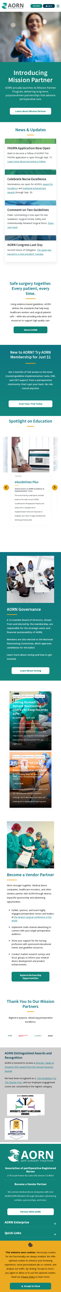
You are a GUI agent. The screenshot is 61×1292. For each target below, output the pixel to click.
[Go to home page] (12, 6)
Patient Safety (39, 696)
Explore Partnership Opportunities (30, 977)
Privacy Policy (28, 1276)
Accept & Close (32, 1286)
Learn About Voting (30, 670)
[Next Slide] (55, 487)
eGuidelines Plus (26, 482)
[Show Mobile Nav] (58, 6)
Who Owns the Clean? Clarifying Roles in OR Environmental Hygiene (30, 766)
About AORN (30, 329)
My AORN (36, 6)
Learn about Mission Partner (30, 111)
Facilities (18, 476)
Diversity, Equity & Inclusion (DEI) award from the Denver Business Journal (29, 1067)
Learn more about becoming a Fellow (26, 161)
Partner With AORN (30, 1211)
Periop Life (16, 696)
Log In (49, 6)
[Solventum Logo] (38, 1035)
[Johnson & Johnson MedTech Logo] (23, 1035)
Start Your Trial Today (30, 403)
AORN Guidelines (27, 696)
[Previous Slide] (6, 487)
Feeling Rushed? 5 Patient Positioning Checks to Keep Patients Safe (30, 708)
